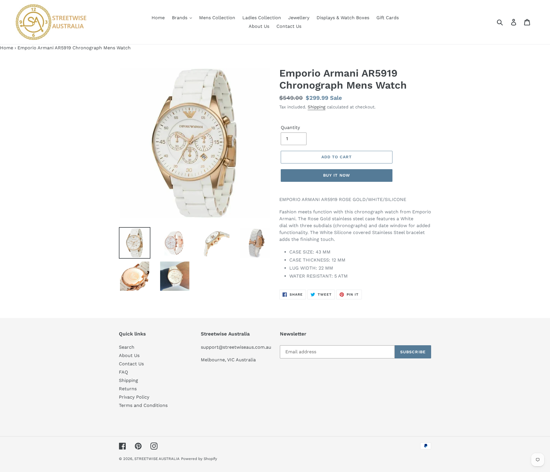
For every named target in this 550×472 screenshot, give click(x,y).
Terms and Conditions (143, 405)
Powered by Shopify (199, 459)
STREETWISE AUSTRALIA (157, 459)
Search (126, 347)
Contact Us (131, 363)
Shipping (316, 107)
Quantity (290, 127)
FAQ (123, 372)
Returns (128, 388)
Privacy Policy (134, 397)
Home (6, 47)
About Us (129, 355)
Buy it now (336, 175)
